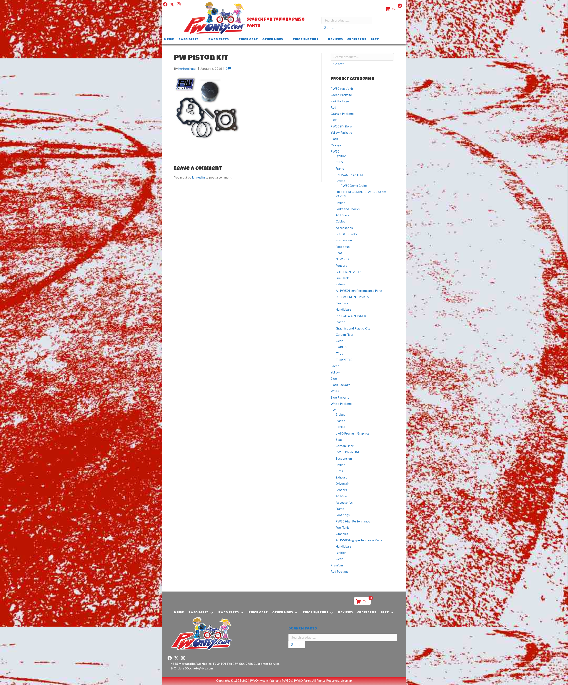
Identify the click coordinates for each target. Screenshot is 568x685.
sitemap (346, 680)
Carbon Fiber (344, 334)
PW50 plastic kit (342, 88)
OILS (339, 162)
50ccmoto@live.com (199, 668)
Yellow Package (341, 132)
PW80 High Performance (353, 521)
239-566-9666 (240, 663)
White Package (341, 403)
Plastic (340, 322)
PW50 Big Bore (341, 126)
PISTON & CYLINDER (351, 316)
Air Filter (341, 496)
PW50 (335, 151)
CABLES (341, 347)
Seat (339, 253)
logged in (198, 177)
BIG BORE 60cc (347, 234)
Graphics (342, 303)
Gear (339, 341)
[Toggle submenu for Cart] (382, 39)
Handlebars (343, 309)
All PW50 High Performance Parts (359, 290)
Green (335, 366)
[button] (165, 4)
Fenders (341, 265)
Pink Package (340, 101)
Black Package (340, 385)
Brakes (340, 181)
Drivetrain (342, 483)
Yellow (335, 372)
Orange (336, 145)
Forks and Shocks (348, 209)
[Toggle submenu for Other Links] (286, 39)
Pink (334, 120)
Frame (340, 168)
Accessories (344, 228)
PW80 (335, 410)
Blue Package (340, 397)
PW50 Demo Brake (354, 185)
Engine (340, 203)
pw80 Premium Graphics (352, 433)
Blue (334, 378)
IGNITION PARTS (348, 272)
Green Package (341, 95)
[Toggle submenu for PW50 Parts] (201, 39)
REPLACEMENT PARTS (352, 297)
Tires (339, 353)
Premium (337, 565)
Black (334, 139)
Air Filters (342, 215)
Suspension (344, 240)
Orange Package (342, 113)
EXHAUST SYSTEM (349, 175)
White (335, 391)
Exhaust (341, 284)
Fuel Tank (342, 278)
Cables (340, 221)
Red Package (340, 571)
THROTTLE (344, 359)
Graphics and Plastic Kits (353, 328)
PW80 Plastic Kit (347, 452)
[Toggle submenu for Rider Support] (321, 39)
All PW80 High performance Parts (359, 540)
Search (329, 28)
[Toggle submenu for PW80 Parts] (232, 39)
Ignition (341, 156)
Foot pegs (343, 246)
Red (333, 107)
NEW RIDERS (345, 259)
